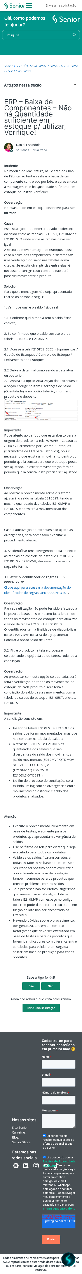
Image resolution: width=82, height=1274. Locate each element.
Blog (15, 1137)
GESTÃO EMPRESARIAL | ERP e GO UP (41, 66)
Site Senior (20, 1127)
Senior (8, 66)
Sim (31, 986)
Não (50, 986)
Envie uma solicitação (61, 5)
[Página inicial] (14, 5)
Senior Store (21, 1142)
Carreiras (19, 1132)
